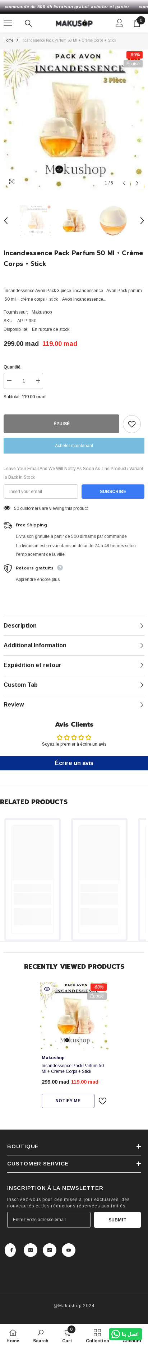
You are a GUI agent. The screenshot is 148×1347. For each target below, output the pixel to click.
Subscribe (113, 491)
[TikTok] (49, 1250)
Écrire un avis (74, 763)
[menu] (8, 23)
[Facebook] (10, 1250)
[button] (124, 183)
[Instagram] (30, 1250)
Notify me (67, 1100)
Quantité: (13, 367)
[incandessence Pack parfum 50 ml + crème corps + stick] (74, 1016)
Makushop (42, 312)
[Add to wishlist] (132, 424)
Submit (117, 1219)
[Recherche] (28, 23)
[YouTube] (68, 1250)
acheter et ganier (110, 6)
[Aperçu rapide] (47, 989)
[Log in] (120, 23)
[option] (74, 120)
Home (8, 40)
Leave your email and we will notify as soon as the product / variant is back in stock (73, 473)
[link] (32, 899)
